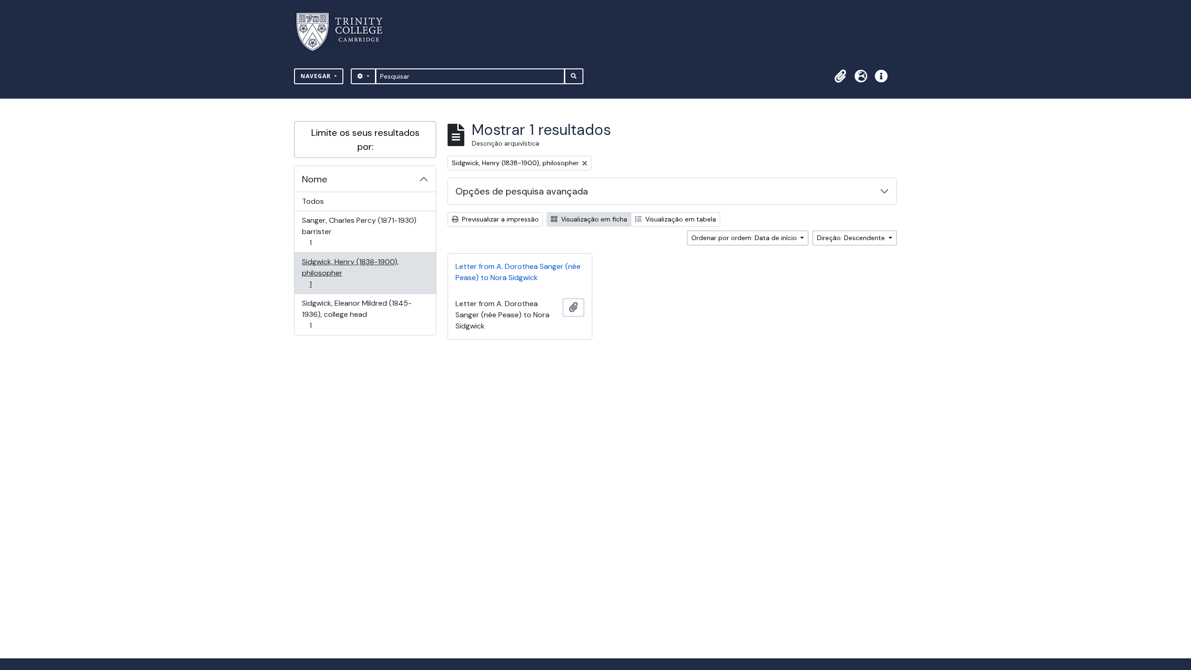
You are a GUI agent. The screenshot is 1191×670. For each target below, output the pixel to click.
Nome (315, 179)
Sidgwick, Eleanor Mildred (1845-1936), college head (356, 314)
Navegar (317, 76)
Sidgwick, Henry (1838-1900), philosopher (350, 272)
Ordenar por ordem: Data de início (745, 238)
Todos (313, 201)
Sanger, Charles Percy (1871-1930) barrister (358, 231)
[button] (840, 76)
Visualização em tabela (679, 219)
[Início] (345, 31)
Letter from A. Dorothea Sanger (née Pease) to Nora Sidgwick (518, 271)
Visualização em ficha (593, 219)
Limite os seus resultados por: (365, 140)
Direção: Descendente (852, 238)
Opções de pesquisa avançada (521, 191)
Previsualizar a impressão (499, 219)
